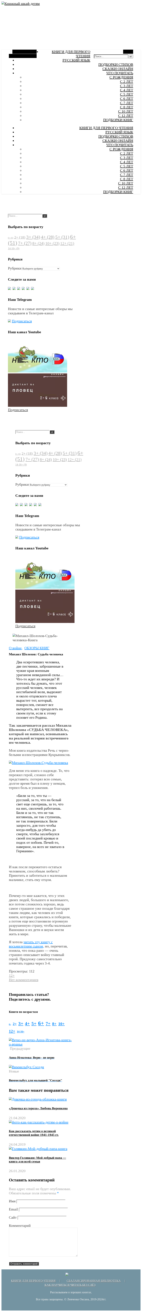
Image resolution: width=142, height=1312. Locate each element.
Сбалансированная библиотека (94, 1280)
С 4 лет (126, 90)
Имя (12, 1201)
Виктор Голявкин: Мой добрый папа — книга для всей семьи (37, 1159)
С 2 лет (126, 81)
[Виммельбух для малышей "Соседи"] (26, 1067)
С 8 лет (126, 107)
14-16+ (13, 248)
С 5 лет (126, 94)
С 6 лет (126, 99)
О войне (15, 648)
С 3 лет (126, 86)
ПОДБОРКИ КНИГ (118, 120)
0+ (10, 238)
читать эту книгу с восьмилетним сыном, (31, 944)
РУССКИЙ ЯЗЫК (76, 60)
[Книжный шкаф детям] (20, 3)
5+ (62, 237)
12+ (67, 243)
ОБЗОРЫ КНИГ (36, 648)
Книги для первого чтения (33, 1280)
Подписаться (22, 321)
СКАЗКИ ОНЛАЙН (117, 69)
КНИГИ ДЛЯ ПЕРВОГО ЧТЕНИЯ (106, 128)
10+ (52, 243)
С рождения (121, 77)
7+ (24, 243)
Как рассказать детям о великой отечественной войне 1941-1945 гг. (34, 1133)
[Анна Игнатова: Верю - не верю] (40, 1044)
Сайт (13, 1217)
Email (13, 1209)
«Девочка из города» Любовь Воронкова (38, 1108)
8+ (38, 243)
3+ (33, 237)
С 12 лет (125, 116)
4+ (47, 237)
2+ (19, 237)
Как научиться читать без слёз (70, 1285)
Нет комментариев (23, 980)
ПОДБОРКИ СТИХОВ (115, 64)
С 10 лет (125, 111)
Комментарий (20, 1225)
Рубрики (14, 268)
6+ (41, 1023)
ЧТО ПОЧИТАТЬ (119, 73)
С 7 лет (126, 103)
